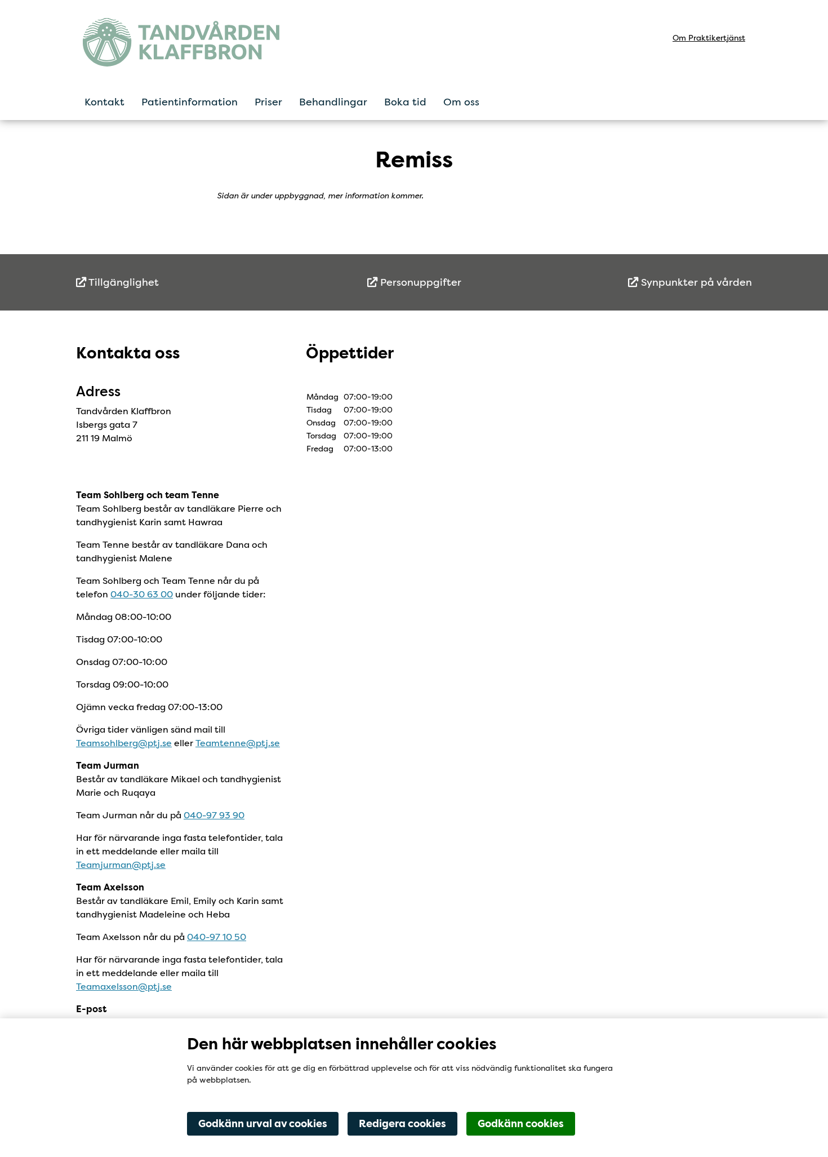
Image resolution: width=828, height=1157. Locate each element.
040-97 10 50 (216, 937)
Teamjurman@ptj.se (121, 865)
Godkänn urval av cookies (262, 1124)
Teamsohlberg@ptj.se (124, 743)
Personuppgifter (419, 282)
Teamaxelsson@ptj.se (124, 986)
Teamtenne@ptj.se (237, 743)
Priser (268, 102)
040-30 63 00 (141, 594)
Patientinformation (189, 102)
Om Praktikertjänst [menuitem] (709, 38)
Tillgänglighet (122, 282)
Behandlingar (333, 102)
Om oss (461, 102)
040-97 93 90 (214, 815)
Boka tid (405, 102)
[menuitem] (188, 282)
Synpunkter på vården (695, 282)
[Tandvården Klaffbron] (181, 42)
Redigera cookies (402, 1124)
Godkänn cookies (521, 1124)
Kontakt (104, 102)
